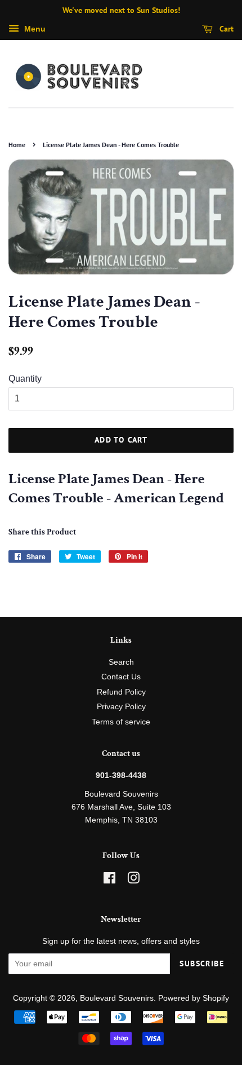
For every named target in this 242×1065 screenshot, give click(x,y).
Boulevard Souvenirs (117, 998)
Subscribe (202, 963)
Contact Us (121, 677)
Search (121, 662)
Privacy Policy (121, 706)
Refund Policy (121, 692)
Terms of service (121, 722)
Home (16, 144)
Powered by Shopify (193, 998)
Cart (225, 29)
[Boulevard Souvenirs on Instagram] (133, 880)
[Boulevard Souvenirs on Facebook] (109, 880)
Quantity (25, 378)
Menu (34, 28)
